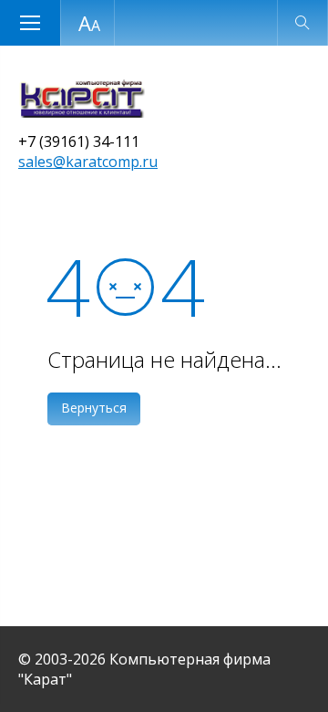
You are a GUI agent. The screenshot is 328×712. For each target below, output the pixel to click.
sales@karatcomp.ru (88, 162)
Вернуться (94, 407)
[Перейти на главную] (81, 112)
